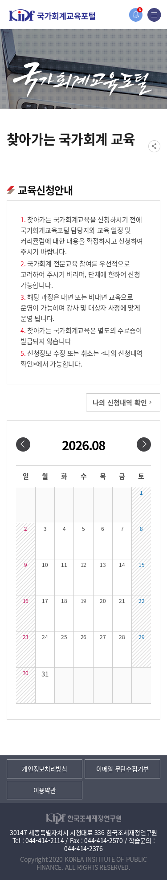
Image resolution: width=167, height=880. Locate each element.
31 (44, 673)
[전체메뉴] (154, 15)
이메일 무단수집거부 (122, 768)
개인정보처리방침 (44, 768)
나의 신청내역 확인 (120, 402)
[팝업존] (136, 15)
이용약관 (44, 790)
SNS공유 (154, 146)
